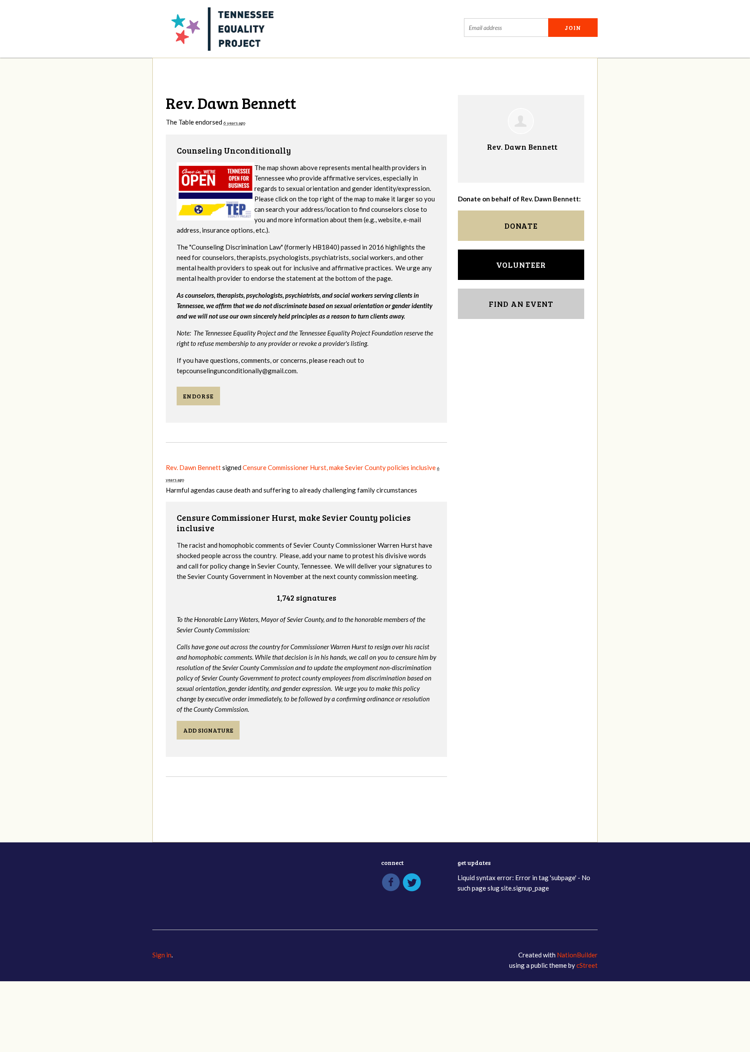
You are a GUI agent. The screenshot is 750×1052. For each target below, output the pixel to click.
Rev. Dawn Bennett (193, 467)
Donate (521, 225)
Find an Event (521, 304)
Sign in (161, 955)
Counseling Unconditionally (234, 150)
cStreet (587, 965)
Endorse (198, 396)
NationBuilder (577, 955)
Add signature (208, 730)
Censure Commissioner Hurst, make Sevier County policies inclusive (339, 467)
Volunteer (521, 265)
